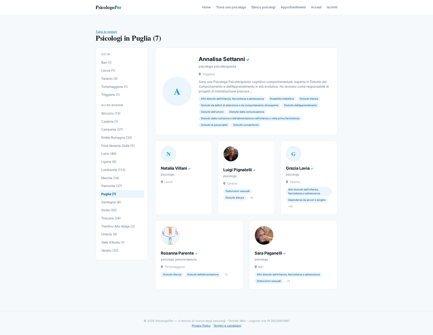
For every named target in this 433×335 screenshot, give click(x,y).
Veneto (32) (109, 250)
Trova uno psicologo (231, 7)
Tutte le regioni (106, 31)
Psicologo (108, 7)
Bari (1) (106, 62)
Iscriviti (332, 7)
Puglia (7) (108, 194)
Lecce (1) (108, 70)
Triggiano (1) (110, 94)
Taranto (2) (109, 78)
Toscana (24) (111, 218)
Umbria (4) (109, 234)
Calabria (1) (109, 121)
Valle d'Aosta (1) (112, 242)
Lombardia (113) (113, 170)
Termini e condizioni (227, 325)
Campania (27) (112, 129)
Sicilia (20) (109, 210)
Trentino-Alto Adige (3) (118, 226)
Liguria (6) (108, 162)
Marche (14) (110, 178)
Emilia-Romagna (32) (116, 137)
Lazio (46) (108, 153)
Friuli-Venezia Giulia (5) (118, 146)
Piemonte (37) (111, 186)
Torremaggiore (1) (114, 87)
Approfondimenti (293, 7)
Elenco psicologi (263, 7)
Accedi (316, 7)
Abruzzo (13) (110, 113)
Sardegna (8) (111, 202)
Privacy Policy (201, 325)
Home (206, 7)
